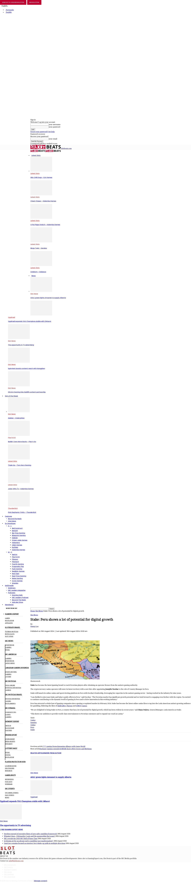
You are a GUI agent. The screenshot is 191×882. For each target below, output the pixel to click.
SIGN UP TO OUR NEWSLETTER (13, 2)
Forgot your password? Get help (42, 132)
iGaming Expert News (14, 829)
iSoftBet (15, 547)
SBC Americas (9, 877)
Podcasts (11, 593)
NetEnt (14, 554)
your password (54, 127)
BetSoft (15, 530)
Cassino (8, 701)
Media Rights (10, 741)
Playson (15, 559)
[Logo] (38, 151)
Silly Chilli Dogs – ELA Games (41, 177)
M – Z (10, 552)
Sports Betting (11, 672)
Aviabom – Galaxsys (38, 272)
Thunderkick (13, 508)
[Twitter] (41, 635)
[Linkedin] (55, 635)
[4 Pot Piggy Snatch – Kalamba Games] (41, 218)
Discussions (9, 768)
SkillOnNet (61, 706)
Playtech (15, 562)
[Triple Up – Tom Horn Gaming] (19, 459)
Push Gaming (17, 569)
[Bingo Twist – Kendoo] (41, 242)
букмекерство (10, 712)
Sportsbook (9, 645)
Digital (8, 755)
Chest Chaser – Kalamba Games (43, 201)
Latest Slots (35, 155)
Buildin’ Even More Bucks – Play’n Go (22, 441)
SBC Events (8, 867)
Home (32, 611)
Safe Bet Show (17, 602)
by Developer (10, 523)
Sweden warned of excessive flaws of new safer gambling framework (30, 834)
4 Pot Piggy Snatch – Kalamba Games (45, 224)
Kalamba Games (18, 550)
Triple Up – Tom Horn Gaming (19, 465)
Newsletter (9, 605)
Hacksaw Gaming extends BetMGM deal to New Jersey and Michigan (65, 749)
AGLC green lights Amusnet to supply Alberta (48, 298)
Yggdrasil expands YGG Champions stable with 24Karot (29, 321)
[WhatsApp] (48, 635)
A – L (10, 526)
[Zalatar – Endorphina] (19, 412)
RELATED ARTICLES (37, 753)
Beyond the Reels (14, 519)
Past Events (9, 795)
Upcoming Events (11, 793)
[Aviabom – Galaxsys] (41, 265)
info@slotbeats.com (16, 861)
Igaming (8, 658)
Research (8, 770)
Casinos (8, 690)
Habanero (16, 542)
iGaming (8, 647)
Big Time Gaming (18, 533)
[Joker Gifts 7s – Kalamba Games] (19, 482)
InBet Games (17, 545)
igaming (33, 723)
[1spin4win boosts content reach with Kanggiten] (19, 362)
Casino (32, 720)
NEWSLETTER (34, 2)
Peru (32, 727)
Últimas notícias (11, 631)
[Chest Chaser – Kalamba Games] (41, 195)
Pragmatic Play (18, 566)
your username (54, 124)
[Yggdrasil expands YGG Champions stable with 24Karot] (41, 315)
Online (33, 725)
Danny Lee (34, 626)
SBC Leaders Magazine (16, 590)
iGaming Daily (17, 595)
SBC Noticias (9, 874)
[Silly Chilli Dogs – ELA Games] (41, 171)
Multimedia (9, 585)
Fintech (8, 725)
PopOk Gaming (18, 564)
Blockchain (9, 728)
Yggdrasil (11, 317)
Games (7, 618)
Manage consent (40, 881)
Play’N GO (12, 437)
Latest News (10, 663)
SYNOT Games (81, 706)
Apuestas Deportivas (13, 687)
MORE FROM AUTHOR (53, 753)
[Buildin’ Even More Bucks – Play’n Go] (19, 435)
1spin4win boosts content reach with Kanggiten (26, 368)
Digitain (15, 538)
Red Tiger (15, 573)
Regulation (9, 620)
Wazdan (15, 583)
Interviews (12, 521)
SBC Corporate (10, 865)
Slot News (34, 294)
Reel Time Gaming (19, 576)
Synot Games (17, 581)
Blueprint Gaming (19, 535)
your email (53, 139)
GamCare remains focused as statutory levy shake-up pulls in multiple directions (34, 843)
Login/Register (10, 766)
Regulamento (10, 703)
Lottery (8, 676)
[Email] (62, 635)
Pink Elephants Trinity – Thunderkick (22, 512)
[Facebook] (34, 635)
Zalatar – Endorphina (16, 418)
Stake (32, 730)
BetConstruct (17, 528)
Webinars (11, 588)
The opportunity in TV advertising (21, 345)
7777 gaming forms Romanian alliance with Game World (63, 746)
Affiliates (9, 623)
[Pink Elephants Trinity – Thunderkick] (19, 506)
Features (8, 516)
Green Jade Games (19, 540)
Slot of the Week (11, 396)
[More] (70, 634)
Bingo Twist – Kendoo (38, 248)
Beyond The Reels (19, 600)
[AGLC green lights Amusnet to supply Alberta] (41, 291)
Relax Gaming (17, 578)
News (33, 276)
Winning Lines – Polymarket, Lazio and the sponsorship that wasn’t (29, 836)
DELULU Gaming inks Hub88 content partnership (27, 392)
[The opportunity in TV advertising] (19, 338)
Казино (8, 714)
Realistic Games (18, 571)
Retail (7, 650)
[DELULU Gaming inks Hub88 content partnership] (19, 386)
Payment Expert (10, 869)
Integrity (8, 744)
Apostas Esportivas (12, 699)
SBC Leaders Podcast (20, 597)
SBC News (8, 872)
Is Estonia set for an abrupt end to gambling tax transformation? (28, 841)
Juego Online (10, 685)
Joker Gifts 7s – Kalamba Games (21, 489)
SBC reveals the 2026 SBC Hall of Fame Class (20, 839)
